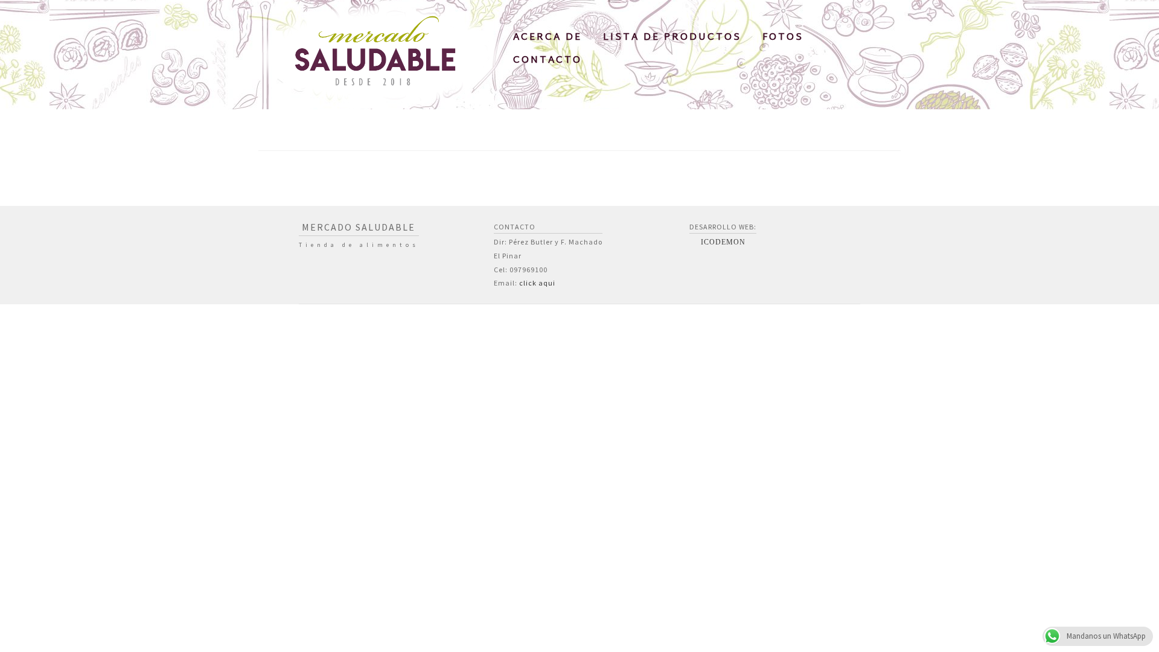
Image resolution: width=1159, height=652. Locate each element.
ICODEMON (723, 242)
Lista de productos (672, 37)
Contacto (547, 60)
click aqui (537, 282)
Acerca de (547, 37)
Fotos (782, 37)
